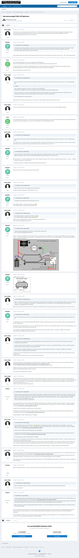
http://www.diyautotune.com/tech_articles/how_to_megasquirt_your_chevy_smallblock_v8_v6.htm (31, 363)
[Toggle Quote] (14, 45)
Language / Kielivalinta (32, 553)
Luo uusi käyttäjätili (72, 2)
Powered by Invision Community (39, 556)
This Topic (71, 6)
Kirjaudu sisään (63, 2)
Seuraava (8, 25)
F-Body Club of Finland (17, 6)
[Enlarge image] (67, 33)
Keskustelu (5, 6)
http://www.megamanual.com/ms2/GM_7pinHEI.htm (44, 453)
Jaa (66, 20)
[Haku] (76, 6)
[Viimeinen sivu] (11, 25)
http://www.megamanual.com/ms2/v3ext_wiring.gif (35, 412)
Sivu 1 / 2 (15, 25)
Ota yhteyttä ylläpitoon (42, 553)
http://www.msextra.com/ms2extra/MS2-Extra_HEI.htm (27, 405)
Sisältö (10, 6)
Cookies (49, 553)
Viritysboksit (19, 20)
